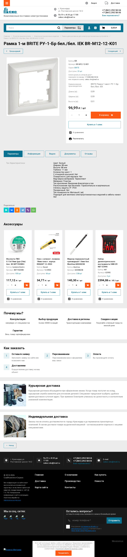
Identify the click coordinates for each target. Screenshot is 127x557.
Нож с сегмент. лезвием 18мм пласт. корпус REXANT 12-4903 (48, 261)
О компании (71, 475)
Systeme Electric (18, 267)
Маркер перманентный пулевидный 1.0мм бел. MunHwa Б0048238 (78, 261)
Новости (99, 481)
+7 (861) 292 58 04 (111, 10)
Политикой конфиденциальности (83, 531)
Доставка (40, 481)
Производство (72, 481)
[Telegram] (22, 210)
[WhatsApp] (33, 210)
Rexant (45, 267)
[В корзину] (26, 285)
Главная (39, 475)
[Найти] (59, 28)
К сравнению (78, 132)
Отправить (114, 520)
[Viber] (28, 210)
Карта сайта (41, 487)
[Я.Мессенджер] (6, 210)
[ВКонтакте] (11, 210)
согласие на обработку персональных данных (84, 527)
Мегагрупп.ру (117, 541)
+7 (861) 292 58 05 (111, 12)
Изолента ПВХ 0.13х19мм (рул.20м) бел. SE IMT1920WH (16, 261)
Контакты (70, 487)
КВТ (105, 270)
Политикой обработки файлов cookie (69, 549)
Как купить (101, 475)
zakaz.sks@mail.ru (111, 462)
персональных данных (12, 500)
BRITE (76, 68)
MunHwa (76, 267)
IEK (76, 61)
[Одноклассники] (17, 210)
